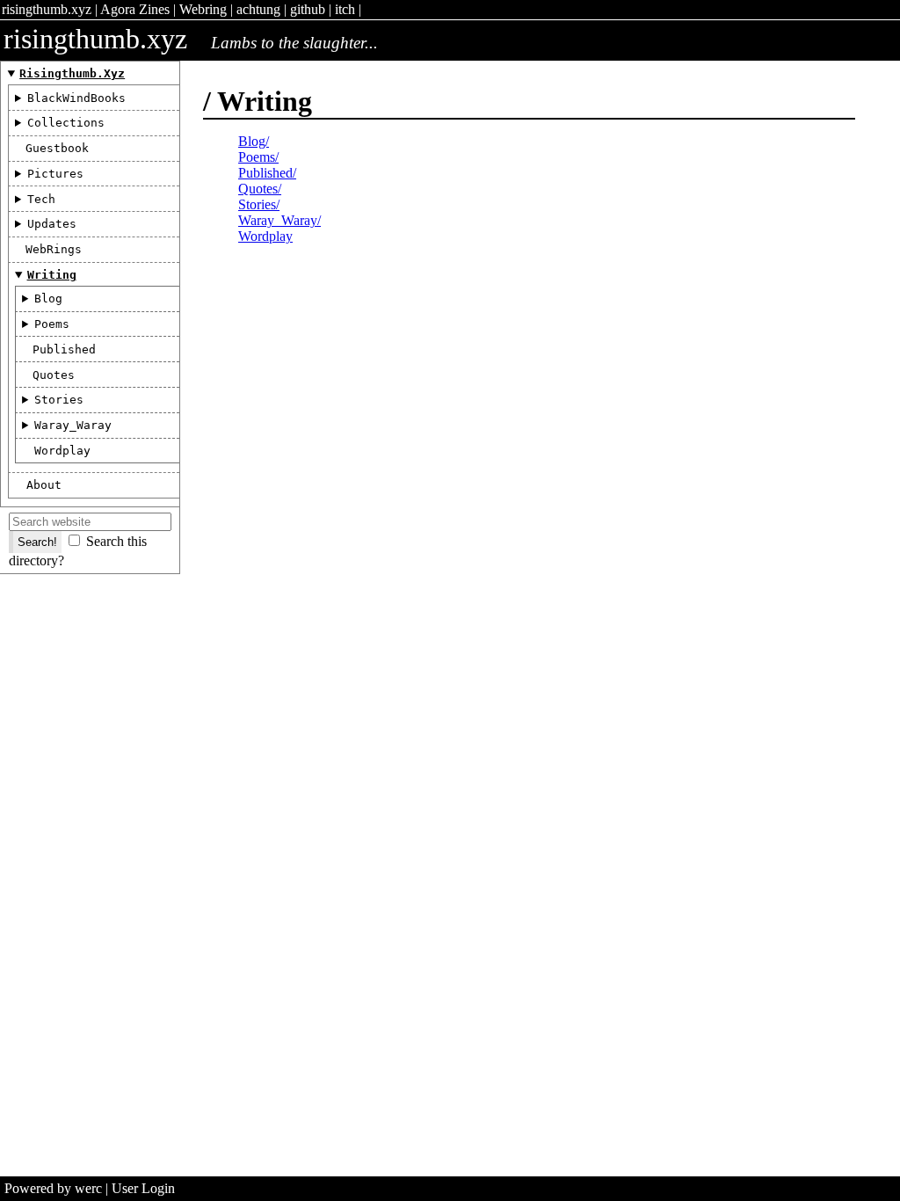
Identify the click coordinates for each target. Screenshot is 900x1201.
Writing (51, 274)
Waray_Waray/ (279, 220)
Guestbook (57, 148)
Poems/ (258, 156)
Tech (41, 199)
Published (64, 349)
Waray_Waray (73, 425)
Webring (203, 9)
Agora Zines (135, 9)
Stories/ (258, 204)
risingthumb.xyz (46, 9)
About (44, 484)
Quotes (54, 375)
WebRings (53, 249)
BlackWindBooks (76, 98)
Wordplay (62, 450)
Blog (48, 298)
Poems (51, 324)
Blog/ (253, 141)
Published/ (267, 172)
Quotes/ (259, 188)
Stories (58, 399)
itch (345, 9)
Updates (51, 223)
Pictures (55, 173)
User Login (143, 1188)
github (307, 9)
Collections (66, 122)
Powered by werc (53, 1188)
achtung (258, 9)
